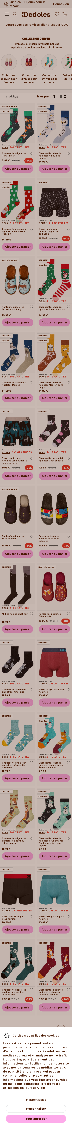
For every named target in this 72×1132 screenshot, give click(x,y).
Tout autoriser (36, 1118)
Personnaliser (36, 1108)
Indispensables (36, 1099)
